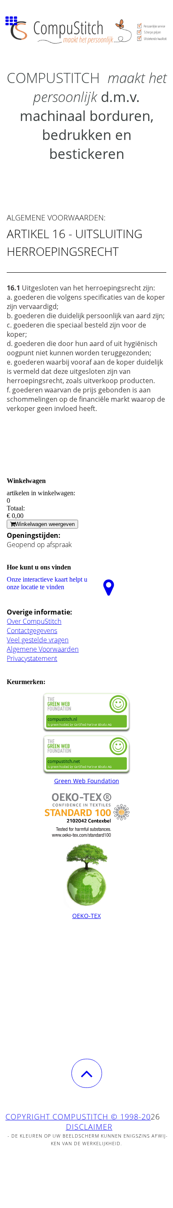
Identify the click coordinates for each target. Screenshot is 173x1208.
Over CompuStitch (34, 621)
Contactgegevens (32, 630)
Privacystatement (32, 658)
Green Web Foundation (86, 781)
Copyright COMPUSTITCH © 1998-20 (78, 1116)
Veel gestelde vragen (37, 639)
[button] (86, 1073)
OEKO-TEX (86, 916)
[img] (86, 31)
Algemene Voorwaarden (43, 649)
